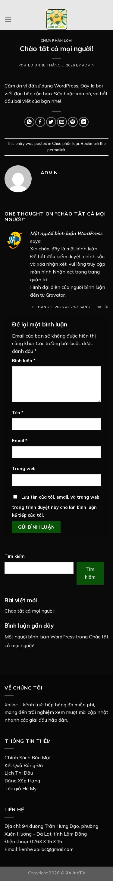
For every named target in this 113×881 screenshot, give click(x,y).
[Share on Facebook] (40, 122)
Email (19, 440)
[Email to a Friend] (62, 122)
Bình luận (24, 360)
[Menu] (8, 19)
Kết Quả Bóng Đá (24, 765)
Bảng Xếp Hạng (22, 781)
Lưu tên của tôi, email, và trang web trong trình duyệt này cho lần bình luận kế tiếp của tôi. (55, 506)
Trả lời (101, 307)
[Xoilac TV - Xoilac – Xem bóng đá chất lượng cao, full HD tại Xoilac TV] (57, 19)
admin (88, 65)
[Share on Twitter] (51, 122)
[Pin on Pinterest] (73, 122)
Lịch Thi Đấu (19, 773)
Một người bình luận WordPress (66, 233)
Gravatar (55, 295)
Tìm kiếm (15, 556)
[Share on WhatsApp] (29, 122)
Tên (18, 412)
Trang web (24, 468)
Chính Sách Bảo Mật (28, 757)
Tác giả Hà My (21, 788)
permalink (56, 149)
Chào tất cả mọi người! (30, 611)
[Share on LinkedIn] (84, 122)
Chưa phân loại (57, 40)
